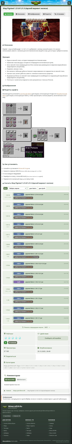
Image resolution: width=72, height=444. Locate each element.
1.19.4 (62, 366)
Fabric (19, 194)
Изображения (35, 14)
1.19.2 (53, 366)
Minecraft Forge (23, 168)
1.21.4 (23, 368)
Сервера (51, 423)
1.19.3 (58, 366)
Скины (51, 426)
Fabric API (29, 198)
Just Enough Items (25, 94)
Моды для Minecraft (10, 366)
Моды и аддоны (31, 426)
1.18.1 (36, 366)
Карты (5, 430)
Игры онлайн (52, 433)
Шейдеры (6, 433)
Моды (5, 426)
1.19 (44, 366)
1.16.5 (26, 366)
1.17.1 (31, 366)
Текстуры (6, 428)
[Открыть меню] (3, 3)
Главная (8, 390)
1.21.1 (18, 368)
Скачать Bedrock (31, 423)
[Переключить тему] (6, 3)
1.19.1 (48, 366)
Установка (60, 14)
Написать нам (53, 435)
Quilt (18, 282)
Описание (21, 14)
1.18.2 (40, 366)
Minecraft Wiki (52, 430)
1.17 (22, 366)
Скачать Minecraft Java (9, 423)
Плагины (6, 435)
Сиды (50, 428)
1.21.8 (32, 368)
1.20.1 (5, 368)
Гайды (28, 435)
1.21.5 (28, 368)
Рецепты (48, 14)
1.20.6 (10, 368)
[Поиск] (69, 3)
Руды (18, 366)
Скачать (9, 14)
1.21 (14, 368)
